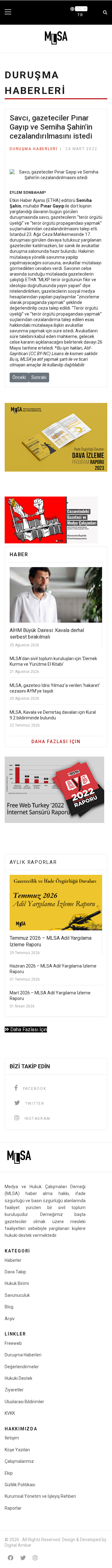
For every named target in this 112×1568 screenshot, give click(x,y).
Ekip (9, 1473)
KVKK (10, 1413)
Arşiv (10, 1318)
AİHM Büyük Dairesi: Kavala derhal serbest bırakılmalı (47, 633)
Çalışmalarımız (19, 1461)
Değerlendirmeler (22, 1366)
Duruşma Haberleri (34, 149)
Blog (9, 1306)
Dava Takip (15, 1271)
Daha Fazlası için (56, 741)
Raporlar (13, 1508)
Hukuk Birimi (17, 1283)
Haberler (13, 1260)
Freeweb (13, 1343)
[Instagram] (35, 1558)
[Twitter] (23, 1558)
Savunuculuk (17, 1295)
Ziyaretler (14, 1389)
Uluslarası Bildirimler (24, 1401)
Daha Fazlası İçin (28, 1029)
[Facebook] (10, 1558)
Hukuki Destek (18, 1378)
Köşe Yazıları (17, 1449)
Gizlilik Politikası (20, 1484)
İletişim (12, 1437)
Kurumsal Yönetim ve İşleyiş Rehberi (40, 1496)
